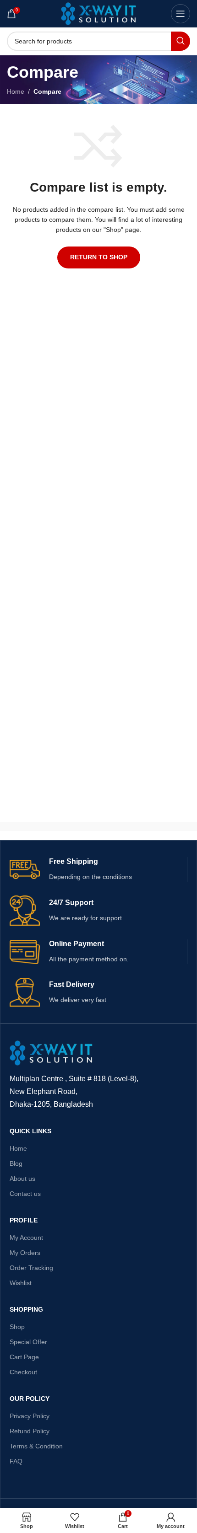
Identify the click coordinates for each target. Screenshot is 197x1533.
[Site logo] (99, 13)
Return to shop (98, 257)
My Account (26, 1237)
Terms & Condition (36, 1446)
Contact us (25, 1193)
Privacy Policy (29, 1416)
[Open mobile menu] (180, 14)
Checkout (23, 1372)
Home (15, 91)
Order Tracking (31, 1267)
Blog (16, 1163)
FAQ (16, 1461)
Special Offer (28, 1341)
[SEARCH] (180, 41)
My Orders (25, 1252)
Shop (17, 1326)
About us (22, 1178)
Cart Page (24, 1357)
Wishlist (21, 1282)
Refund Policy (29, 1431)
